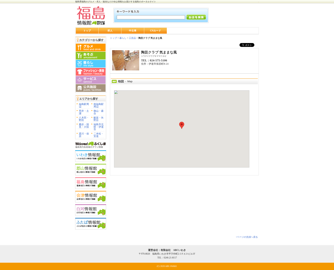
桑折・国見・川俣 (84, 125)
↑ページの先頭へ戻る (247, 237)
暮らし (122, 38)
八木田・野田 (84, 119)
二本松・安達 (99, 135)
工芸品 (132, 38)
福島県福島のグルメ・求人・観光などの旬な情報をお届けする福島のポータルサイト (115, 1)
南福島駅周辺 (99, 105)
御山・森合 (99, 112)
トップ (87, 30)
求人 (109, 30)
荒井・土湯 (84, 112)
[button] (181, 125)
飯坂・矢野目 (99, 119)
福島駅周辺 (84, 105)
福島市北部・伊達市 (99, 127)
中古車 (132, 30)
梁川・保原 (84, 135)
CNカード (155, 30)
